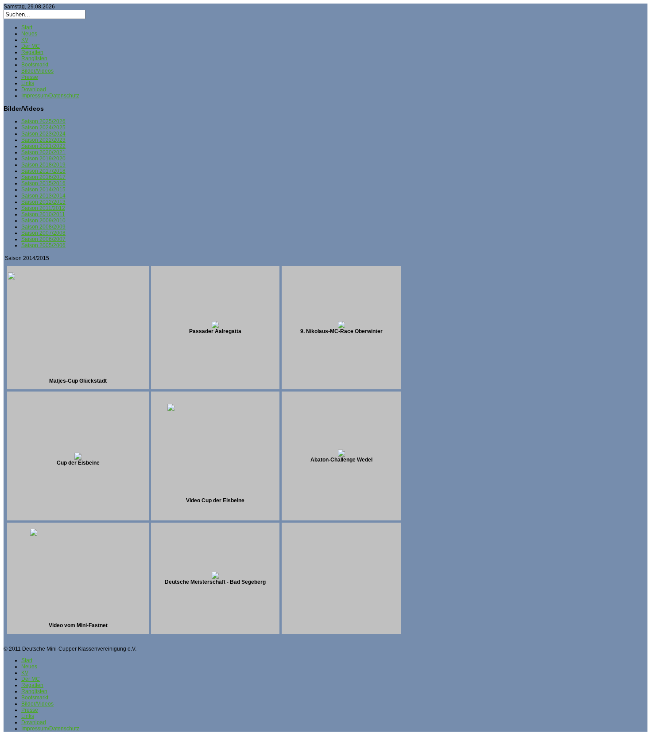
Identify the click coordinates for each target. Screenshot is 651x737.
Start (26, 27)
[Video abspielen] (215, 496)
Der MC (30, 46)
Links (27, 83)
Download (33, 89)
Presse (29, 77)
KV (24, 40)
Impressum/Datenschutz (50, 96)
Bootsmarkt (34, 65)
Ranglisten (34, 58)
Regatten (32, 52)
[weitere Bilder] (78, 376)
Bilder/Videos (37, 71)
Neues (29, 34)
